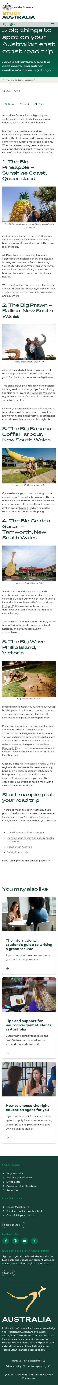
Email (24, 104)
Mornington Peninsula (33, 764)
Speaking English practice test (24, 1211)
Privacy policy (14, 1366)
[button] (4, 24)
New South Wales (40, 393)
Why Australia (14, 1173)
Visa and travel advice (19, 1177)
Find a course (13, 1224)
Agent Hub (12, 1190)
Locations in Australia (19, 847)
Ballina (18, 377)
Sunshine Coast (16, 239)
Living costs (13, 1182)
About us (16, 1361)
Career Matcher (16, 1207)
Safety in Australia (18, 852)
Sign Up (8, 1273)
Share (9, 104)
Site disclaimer (33, 1361)
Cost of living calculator (20, 1215)
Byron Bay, (38, 408)
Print (39, 104)
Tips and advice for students (19, 80)
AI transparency (37, 1366)
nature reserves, (12, 744)
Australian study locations (21, 1186)
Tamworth (32, 591)
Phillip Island (13, 710)
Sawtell (23, 508)
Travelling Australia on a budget (25, 832)
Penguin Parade (31, 733)
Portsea (16, 778)
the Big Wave (42, 710)
